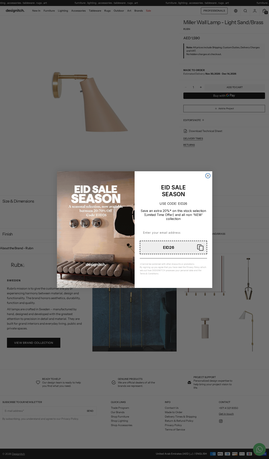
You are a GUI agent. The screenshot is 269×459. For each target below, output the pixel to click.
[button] (173, 247)
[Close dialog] (207, 175)
